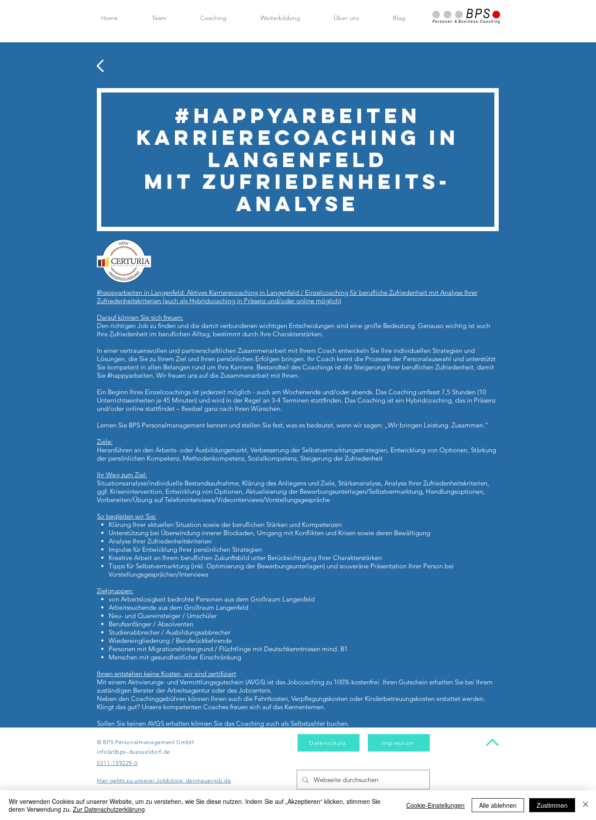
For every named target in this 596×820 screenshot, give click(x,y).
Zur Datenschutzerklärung (109, 809)
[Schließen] (585, 805)
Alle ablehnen (498, 805)
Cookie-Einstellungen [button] (435, 805)
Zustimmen (552, 805)
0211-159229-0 (117, 763)
